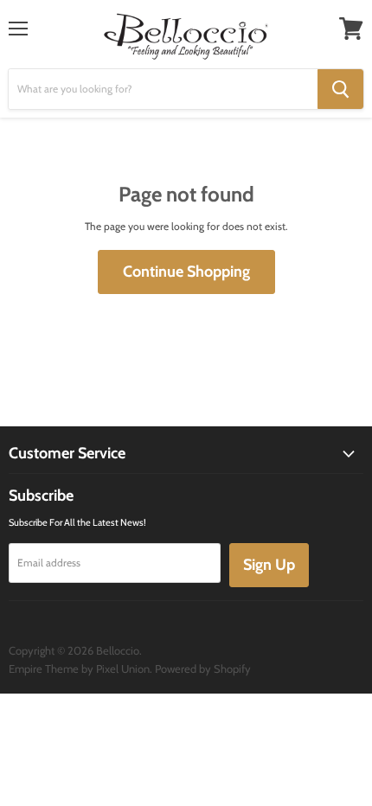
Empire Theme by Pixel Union (79, 668)
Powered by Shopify (203, 668)
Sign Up (269, 564)
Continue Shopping (186, 271)
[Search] (340, 89)
